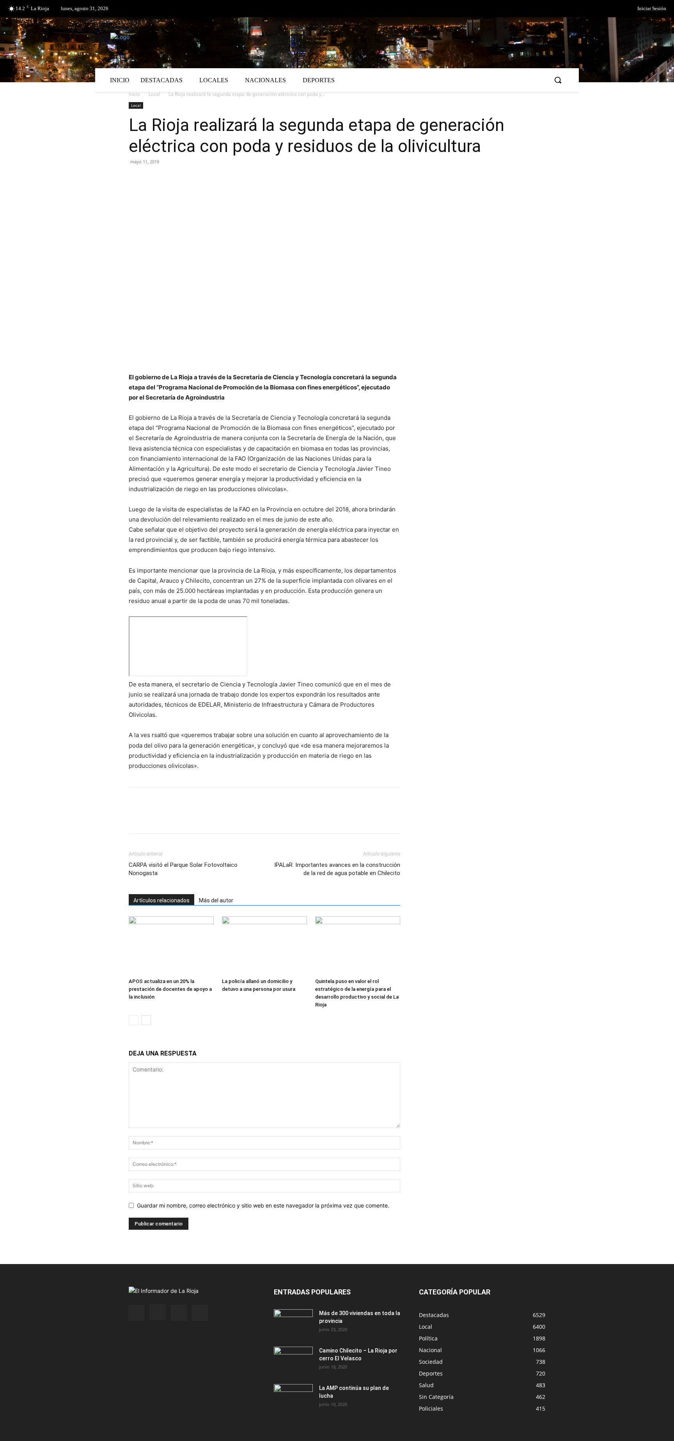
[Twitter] (609, 9)
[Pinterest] (172, 179)
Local (154, 94)
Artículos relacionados (161, 900)
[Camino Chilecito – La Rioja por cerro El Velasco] (293, 1360)
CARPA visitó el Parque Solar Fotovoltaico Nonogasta (183, 869)
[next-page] (146, 1020)
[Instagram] (157, 1312)
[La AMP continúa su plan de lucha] (293, 1397)
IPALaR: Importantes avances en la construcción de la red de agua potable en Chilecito (337, 869)
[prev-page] (133, 1020)
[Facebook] (593, 9)
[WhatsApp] (208, 179)
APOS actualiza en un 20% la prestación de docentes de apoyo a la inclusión (170, 989)
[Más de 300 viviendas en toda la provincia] (293, 1323)
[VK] (190, 179)
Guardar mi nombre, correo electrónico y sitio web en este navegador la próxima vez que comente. (263, 1205)
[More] (226, 179)
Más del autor (216, 900)
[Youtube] (200, 1313)
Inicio (134, 94)
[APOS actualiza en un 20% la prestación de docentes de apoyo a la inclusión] (171, 945)
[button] (557, 80)
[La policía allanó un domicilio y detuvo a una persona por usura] (264, 945)
